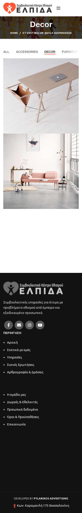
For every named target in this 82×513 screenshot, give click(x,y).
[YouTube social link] (40, 325)
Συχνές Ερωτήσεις (20, 365)
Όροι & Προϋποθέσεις (23, 417)
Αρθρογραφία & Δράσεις (25, 372)
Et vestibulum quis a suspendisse (47, 33)
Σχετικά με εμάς (19, 350)
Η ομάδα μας (16, 394)
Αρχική (12, 342)
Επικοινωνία (16, 424)
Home (14, 33)
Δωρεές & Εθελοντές (22, 402)
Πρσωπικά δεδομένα (22, 409)
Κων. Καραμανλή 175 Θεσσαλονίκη (43, 505)
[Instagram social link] (29, 325)
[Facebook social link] (8, 325)
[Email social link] (19, 325)
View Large (75, 61)
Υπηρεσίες (14, 357)
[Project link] (41, 96)
